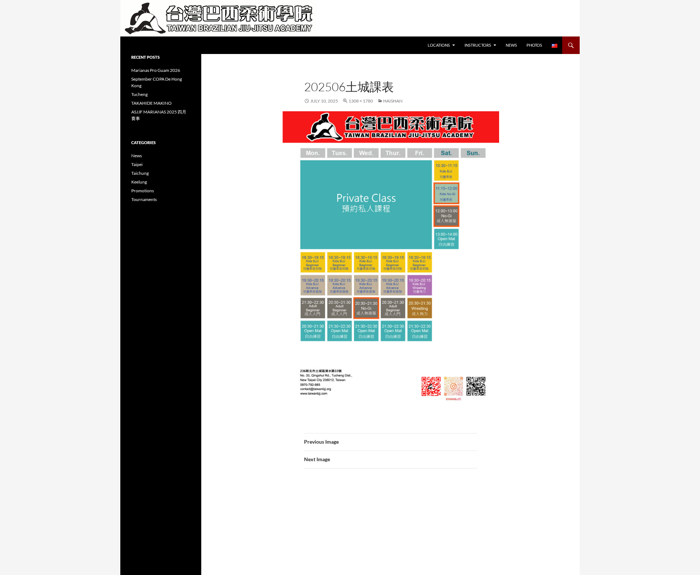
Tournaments (144, 199)
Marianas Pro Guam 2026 (155, 70)
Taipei (137, 164)
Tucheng (139, 94)
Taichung (140, 173)
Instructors (477, 45)
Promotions (142, 190)
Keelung (139, 182)
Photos (534, 45)
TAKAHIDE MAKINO (151, 103)
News (511, 45)
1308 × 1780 (361, 101)
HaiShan (392, 101)
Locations (439, 45)
